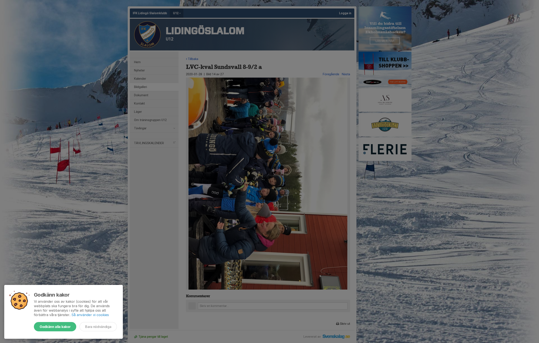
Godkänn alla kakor (55, 327)
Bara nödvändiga (98, 327)
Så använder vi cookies (90, 315)
